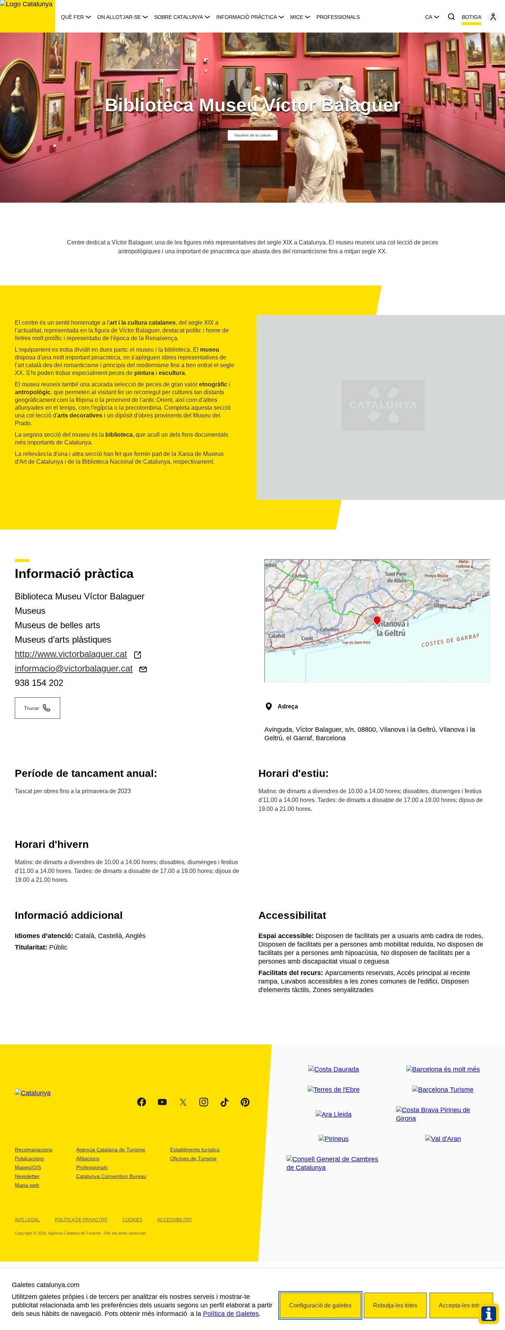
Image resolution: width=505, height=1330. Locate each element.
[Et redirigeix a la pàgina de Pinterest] (245, 1102)
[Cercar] (451, 17)
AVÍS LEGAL (27, 1219)
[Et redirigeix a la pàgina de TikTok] (224, 1102)
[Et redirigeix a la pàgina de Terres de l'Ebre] (334, 1090)
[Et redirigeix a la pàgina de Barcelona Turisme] (443, 1090)
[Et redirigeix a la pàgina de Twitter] (183, 1102)
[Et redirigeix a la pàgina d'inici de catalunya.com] (37, 1102)
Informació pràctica (246, 17)
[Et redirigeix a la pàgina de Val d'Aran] (443, 1139)
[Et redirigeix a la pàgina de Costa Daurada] (333, 1069)
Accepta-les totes (461, 1305)
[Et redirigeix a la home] (27, 16)
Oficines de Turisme (193, 1158)
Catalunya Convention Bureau (111, 1176)
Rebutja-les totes (395, 1305)
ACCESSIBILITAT (174, 1219)
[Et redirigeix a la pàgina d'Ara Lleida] (334, 1114)
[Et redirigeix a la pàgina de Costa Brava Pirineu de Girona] (443, 1114)
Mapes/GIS (28, 1167)
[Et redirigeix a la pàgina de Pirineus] (334, 1139)
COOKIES (132, 1219)
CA (428, 17)
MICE (296, 17)
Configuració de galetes (320, 1305)
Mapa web (27, 1185)
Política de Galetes (231, 1313)
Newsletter (27, 1176)
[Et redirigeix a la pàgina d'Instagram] (203, 1102)
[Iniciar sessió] (493, 17)
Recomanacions (33, 1150)
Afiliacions (87, 1158)
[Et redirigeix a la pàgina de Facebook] (141, 1102)
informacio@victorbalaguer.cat (74, 668)
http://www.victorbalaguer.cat (71, 654)
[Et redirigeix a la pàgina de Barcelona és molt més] (443, 1069)
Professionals (338, 17)
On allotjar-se (119, 17)
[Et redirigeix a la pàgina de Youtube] (162, 1102)
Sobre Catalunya (178, 17)
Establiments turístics (195, 1150)
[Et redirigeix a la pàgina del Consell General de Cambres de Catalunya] (334, 1163)
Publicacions (29, 1158)
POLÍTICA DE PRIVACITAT (81, 1219)
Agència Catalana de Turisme (110, 1150)
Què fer (72, 17)
